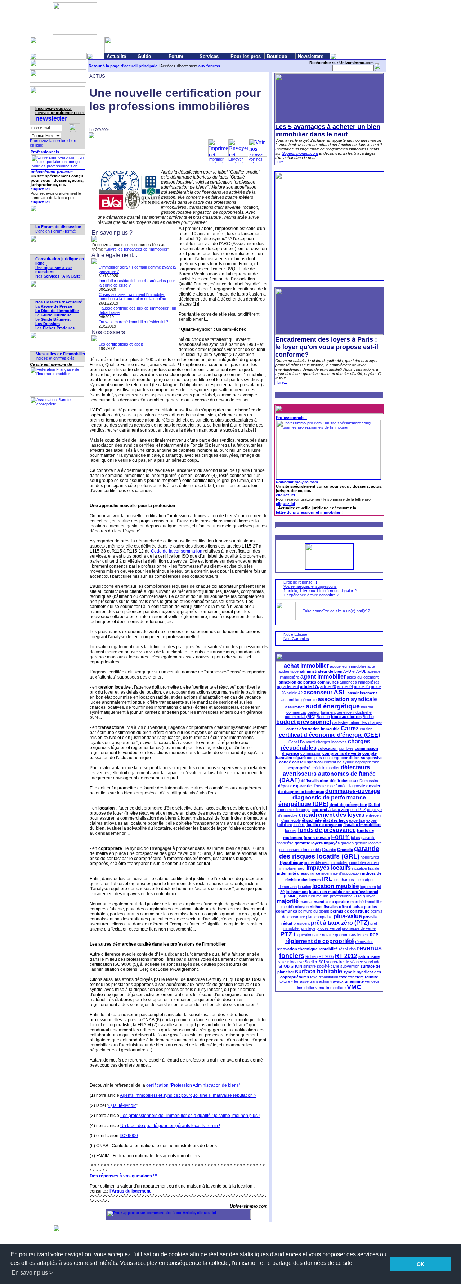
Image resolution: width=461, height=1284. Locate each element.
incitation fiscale (365, 868)
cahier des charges (365, 722)
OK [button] (420, 1264)
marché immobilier (366, 902)
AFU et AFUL (354, 671)
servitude (372, 962)
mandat (306, 902)
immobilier (339, 862)
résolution (347, 949)
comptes (314, 758)
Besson (323, 717)
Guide (144, 56)
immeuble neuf (317, 862)
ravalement (359, 935)
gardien (347, 843)
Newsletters (310, 56)
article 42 (295, 693)
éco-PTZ (358, 809)
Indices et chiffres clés (55, 358)
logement (368, 886)
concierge (331, 758)
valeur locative (291, 962)
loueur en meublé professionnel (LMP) (332, 896)
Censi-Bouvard (301, 742)
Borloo (368, 717)
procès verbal (329, 928)
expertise (357, 820)
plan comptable (319, 917)
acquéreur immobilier (348, 666)
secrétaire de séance (344, 962)
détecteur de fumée (329, 786)
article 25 (362, 686)
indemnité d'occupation (341, 873)
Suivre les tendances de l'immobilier (136, 249)
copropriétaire (367, 762)
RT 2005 (326, 956)
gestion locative (368, 843)
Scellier (311, 962)
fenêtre (299, 825)
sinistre (309, 966)
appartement (288, 686)
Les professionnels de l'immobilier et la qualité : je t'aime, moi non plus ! (190, 1115)
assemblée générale (299, 700)
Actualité (116, 56)
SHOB (284, 966)
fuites (355, 837)
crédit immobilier (326, 768)
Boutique (277, 56)
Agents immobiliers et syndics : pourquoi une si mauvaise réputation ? (188, 1095)
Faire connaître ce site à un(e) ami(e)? (336, 611)
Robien (311, 956)
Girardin (329, 849)
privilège (308, 928)
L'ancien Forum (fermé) (55, 231)
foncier (291, 830)
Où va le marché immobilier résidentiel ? (133, 322)
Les (55, 328)
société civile (328, 966)
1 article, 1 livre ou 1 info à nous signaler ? (320, 591)
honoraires (370, 857)
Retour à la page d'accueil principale (123, 66)
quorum (341, 935)
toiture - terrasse (294, 981)
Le (53, 315)
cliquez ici (40, 189)
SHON (296, 966)
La (53, 306)
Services (209, 56)
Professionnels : (46, 152)
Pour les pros (245, 56)
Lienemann (287, 886)
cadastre (340, 722)
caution (366, 729)
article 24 (345, 686)
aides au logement (363, 677)
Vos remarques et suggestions (310, 586)
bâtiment (328, 712)
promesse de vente (359, 928)
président (302, 923)
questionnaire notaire (315, 935)
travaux (337, 981)
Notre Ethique (295, 634)
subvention (349, 966)
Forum (176, 56)
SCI (321, 962)
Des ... (53, 269)
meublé (287, 907)
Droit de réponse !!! (300, 582)
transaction (319, 981)
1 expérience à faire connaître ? (311, 595)
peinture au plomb (313, 911)
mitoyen (302, 907)
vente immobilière (330, 988)
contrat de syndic (339, 762)
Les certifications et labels (121, 344)
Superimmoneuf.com (300, 153)
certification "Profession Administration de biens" (193, 1085)
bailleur (314, 712)
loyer (370, 896)
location (304, 886)
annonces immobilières (360, 682)
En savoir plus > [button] (32, 1273)
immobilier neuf (292, 868)
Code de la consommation (176, 551)
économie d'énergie (293, 809)
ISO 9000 (129, 1135)
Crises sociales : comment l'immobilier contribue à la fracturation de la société (132, 296)
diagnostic (356, 786)
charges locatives (331, 742)
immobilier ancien (364, 862)
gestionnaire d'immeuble (300, 849)
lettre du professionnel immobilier (308, 512)
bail (364, 707)
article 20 (328, 686)
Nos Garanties (296, 638)
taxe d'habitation (324, 977)
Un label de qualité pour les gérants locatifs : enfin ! (170, 1125)
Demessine (369, 781)
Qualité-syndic (122, 1105)
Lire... (282, 162)
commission (310, 753)
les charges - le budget (353, 880)
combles (346, 748)
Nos (58, 276)
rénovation (364, 942)
